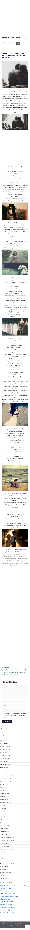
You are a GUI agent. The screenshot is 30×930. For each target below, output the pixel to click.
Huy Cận (2, 752)
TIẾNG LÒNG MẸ (5, 899)
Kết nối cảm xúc (3, 755)
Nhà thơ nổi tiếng (4, 773)
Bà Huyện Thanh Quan (5, 735)
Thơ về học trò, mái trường (6, 840)
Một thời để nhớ (3, 764)
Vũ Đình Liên (3, 869)
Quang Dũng (3, 784)
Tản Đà (1, 808)
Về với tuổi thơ (3, 866)
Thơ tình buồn (3, 831)
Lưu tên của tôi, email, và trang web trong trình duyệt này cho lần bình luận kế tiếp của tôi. (15, 715)
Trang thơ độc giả (4, 858)
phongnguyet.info (11, 38)
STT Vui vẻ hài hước (4, 802)
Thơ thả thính (3, 828)
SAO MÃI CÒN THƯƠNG (7, 913)
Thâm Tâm (2, 814)
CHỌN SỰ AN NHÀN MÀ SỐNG (9, 896)
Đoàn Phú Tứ (3, 740)
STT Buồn (2, 787)
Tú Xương (2, 860)
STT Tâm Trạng (3, 793)
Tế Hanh (2, 811)
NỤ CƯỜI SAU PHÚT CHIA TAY (9, 902)
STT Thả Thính (3, 796)
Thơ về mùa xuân (4, 846)
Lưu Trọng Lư (3, 761)
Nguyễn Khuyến (3, 770)
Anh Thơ (2, 732)
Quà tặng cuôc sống (4, 781)
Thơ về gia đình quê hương (6, 837)
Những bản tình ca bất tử (5, 776)
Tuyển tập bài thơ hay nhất (6, 863)
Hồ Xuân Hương (3, 749)
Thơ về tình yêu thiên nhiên (6, 849)
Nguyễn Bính (3, 767)
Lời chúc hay (3, 758)
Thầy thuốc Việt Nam (5, 817)
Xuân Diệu (2, 875)
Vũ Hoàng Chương (4, 872)
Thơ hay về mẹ (3, 825)
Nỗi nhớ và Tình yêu (4, 778)
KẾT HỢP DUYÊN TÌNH (6, 910)
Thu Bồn (2, 852)
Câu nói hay (6, 667)
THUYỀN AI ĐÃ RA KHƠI (7, 904)
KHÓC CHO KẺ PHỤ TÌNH (7, 893)
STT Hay (2, 790)
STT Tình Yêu (3, 799)
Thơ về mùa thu (3, 843)
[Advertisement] (15, 17)
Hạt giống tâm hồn (4, 746)
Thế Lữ (1, 819)
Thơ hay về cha (3, 822)
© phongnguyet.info (10, 924)
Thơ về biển (2, 834)
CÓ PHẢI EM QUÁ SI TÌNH (7, 907)
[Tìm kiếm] (18, 43)
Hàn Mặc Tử (3, 743)
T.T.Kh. (1, 805)
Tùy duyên (3, 891)
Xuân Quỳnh (3, 878)
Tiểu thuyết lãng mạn (5, 855)
